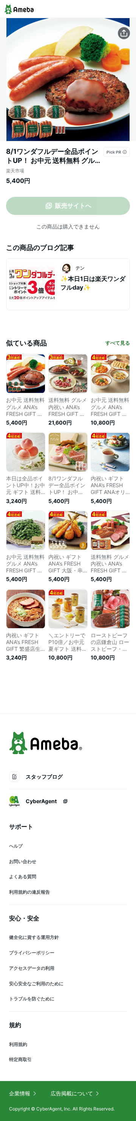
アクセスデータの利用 (31, 968)
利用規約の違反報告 (29, 892)
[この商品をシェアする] (124, 33)
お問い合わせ (22, 861)
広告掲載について (72, 1093)
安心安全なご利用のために (36, 983)
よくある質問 (22, 876)
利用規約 (18, 1044)
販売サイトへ (73, 205)
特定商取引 (20, 1059)
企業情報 (19, 1093)
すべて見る (117, 343)
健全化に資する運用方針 (34, 937)
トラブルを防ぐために (31, 998)
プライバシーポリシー (31, 952)
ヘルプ (16, 846)
